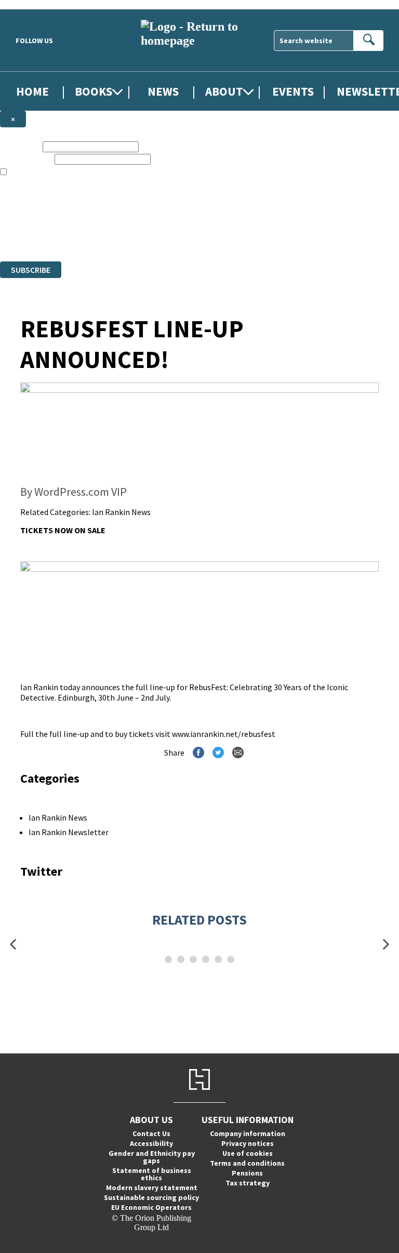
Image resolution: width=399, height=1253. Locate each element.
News (163, 91)
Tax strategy (247, 1183)
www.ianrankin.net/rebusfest (223, 734)
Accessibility (151, 1143)
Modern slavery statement (151, 1187)
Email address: (26, 158)
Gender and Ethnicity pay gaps (152, 1157)
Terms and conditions (247, 1163)
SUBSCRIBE (30, 270)
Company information (247, 1133)
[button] (13, 944)
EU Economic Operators (151, 1207)
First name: (20, 146)
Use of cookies (247, 1153)
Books (93, 91)
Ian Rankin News (121, 512)
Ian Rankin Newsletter (69, 832)
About (224, 91)
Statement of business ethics (151, 1174)
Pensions (247, 1173)
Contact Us (151, 1133)
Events (293, 91)
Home (32, 91)
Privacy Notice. (205, 237)
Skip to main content (34, 4)
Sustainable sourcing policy (151, 1197)
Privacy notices (247, 1143)
